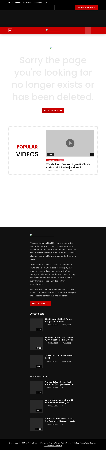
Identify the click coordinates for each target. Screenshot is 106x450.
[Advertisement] (55, 18)
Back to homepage (53, 110)
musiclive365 (53, 171)
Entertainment (52, 160)
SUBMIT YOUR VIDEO (86, 8)
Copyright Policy (72, 443)
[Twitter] (51, 7)
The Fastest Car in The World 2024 (59, 356)
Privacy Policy (60, 443)
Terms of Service (47, 443)
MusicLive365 (20, 443)
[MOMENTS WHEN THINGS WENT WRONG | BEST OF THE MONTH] (36, 343)
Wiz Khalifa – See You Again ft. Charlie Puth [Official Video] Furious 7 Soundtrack (68, 167)
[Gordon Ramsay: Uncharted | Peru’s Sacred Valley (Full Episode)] (36, 406)
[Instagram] (57, 7)
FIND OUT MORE (39, 304)
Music (61, 160)
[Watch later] (62, 7)
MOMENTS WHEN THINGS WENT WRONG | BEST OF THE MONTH (59, 338)
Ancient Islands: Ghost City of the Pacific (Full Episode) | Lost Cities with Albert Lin (59, 421)
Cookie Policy (84, 443)
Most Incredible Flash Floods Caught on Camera (58, 320)
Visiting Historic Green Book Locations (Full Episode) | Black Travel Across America (59, 384)
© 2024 (11, 443)
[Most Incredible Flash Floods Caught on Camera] (36, 324)
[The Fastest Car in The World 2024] (36, 361)
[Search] (94, 30)
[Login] (72, 7)
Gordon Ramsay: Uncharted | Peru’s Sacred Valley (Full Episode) (59, 402)
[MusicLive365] (53, 30)
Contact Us (57, 446)
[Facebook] (46, 7)
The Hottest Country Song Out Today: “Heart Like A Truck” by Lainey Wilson (36, 2)
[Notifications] (67, 7)
